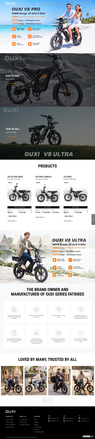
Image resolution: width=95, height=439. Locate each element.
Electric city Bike (10, 422)
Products (45, 3)
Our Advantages (23, 422)
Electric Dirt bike (9, 419)
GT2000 (67, 176)
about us (54, 3)
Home (37, 3)
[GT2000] (76, 193)
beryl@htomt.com (54, 420)
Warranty (36, 424)
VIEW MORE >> (12, 221)
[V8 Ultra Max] (19, 193)
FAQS (35, 419)
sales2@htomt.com (85, 420)
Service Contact (38, 427)
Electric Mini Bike (10, 427)
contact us (72, 3)
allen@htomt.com (69, 420)
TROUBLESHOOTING (39, 432)
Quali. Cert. (36, 429)
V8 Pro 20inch (43, 176)
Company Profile (23, 419)
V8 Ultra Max (15, 176)
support (63, 3)
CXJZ (35, 437)
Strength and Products (25, 424)
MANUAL (36, 422)
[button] (45, 400)
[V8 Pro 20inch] (47, 193)
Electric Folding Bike (10, 424)
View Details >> (13, 83)
